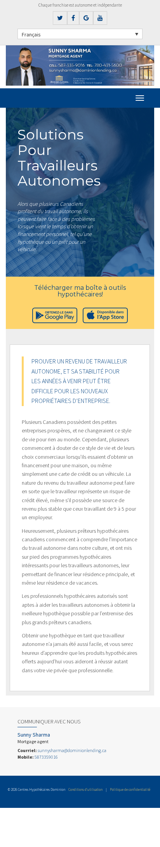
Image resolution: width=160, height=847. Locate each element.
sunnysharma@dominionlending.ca (72, 750)
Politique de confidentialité (130, 789)
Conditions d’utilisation (85, 789)
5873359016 (46, 757)
